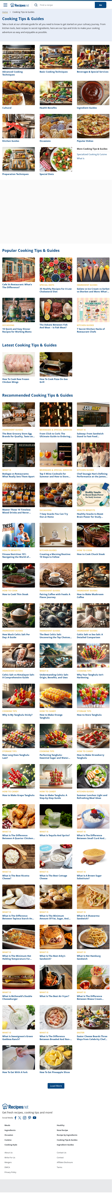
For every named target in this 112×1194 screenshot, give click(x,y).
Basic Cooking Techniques (54, 71)
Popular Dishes (85, 140)
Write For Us (10, 1157)
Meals (7, 1125)
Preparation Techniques (15, 174)
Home (5, 12)
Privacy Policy (10, 1172)
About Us (9, 1152)
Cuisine (8, 1140)
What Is (80, 158)
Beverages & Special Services (92, 71)
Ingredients (10, 1130)
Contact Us (61, 1152)
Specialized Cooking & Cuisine (92, 154)
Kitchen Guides (10, 140)
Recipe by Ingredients (67, 1135)
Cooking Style (11, 1144)
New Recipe (62, 1130)
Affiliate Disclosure (65, 1162)
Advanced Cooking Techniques (12, 73)
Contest (60, 1157)
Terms (59, 1167)
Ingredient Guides (87, 107)
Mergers (8, 1162)
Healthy (60, 1125)
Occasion (9, 1135)
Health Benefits (48, 107)
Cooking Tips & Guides (67, 1140)
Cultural (7, 107)
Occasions (45, 140)
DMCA (7, 1167)
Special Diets (47, 174)
